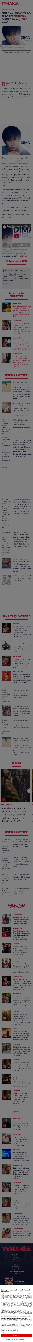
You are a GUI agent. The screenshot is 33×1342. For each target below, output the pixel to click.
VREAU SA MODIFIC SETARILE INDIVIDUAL (16, 1339)
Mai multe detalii (9, 1299)
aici (11, 1310)
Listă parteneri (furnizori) (6, 1332)
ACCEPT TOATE (16, 1335)
